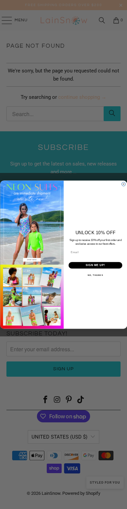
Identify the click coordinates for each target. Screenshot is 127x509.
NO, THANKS (95, 275)
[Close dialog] (124, 184)
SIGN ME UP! (95, 265)
